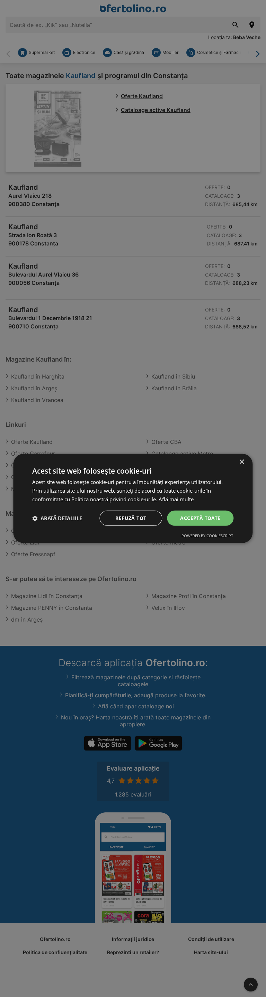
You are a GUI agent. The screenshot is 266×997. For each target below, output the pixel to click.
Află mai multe (176, 499)
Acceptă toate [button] (200, 517)
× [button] (241, 462)
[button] (57, 518)
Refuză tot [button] (130, 517)
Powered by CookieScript (207, 535)
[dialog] (132, 498)
